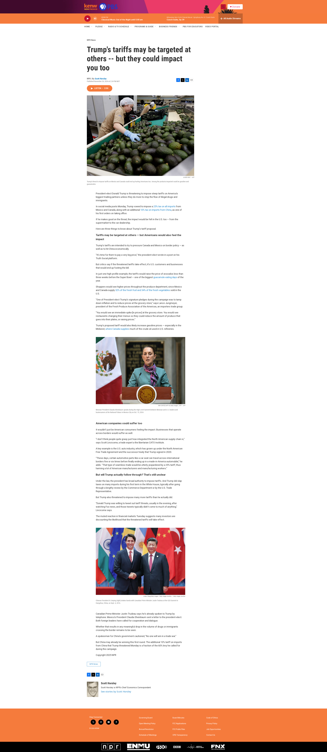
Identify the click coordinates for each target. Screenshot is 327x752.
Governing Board (145, 718)
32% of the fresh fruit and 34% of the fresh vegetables (142, 290)
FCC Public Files (179, 729)
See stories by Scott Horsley (116, 691)
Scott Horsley (101, 78)
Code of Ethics (212, 718)
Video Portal (212, 27)
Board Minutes (178, 718)
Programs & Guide (144, 27)
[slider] (99, 18)
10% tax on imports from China (155, 210)
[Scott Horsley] (92, 689)
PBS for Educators (193, 27)
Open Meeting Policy (147, 724)
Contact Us (210, 735)
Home (87, 27)
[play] (87, 18)
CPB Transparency (180, 735)
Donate (236, 6)
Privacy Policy (211, 724)
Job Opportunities (213, 729)
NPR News (91, 40)
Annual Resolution (146, 729)
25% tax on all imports (165, 206)
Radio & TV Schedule (118, 27)
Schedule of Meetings (148, 735)
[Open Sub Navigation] (92, 27)
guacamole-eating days (165, 277)
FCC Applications (179, 724)
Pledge (99, 27)
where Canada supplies (117, 329)
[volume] (95, 18)
